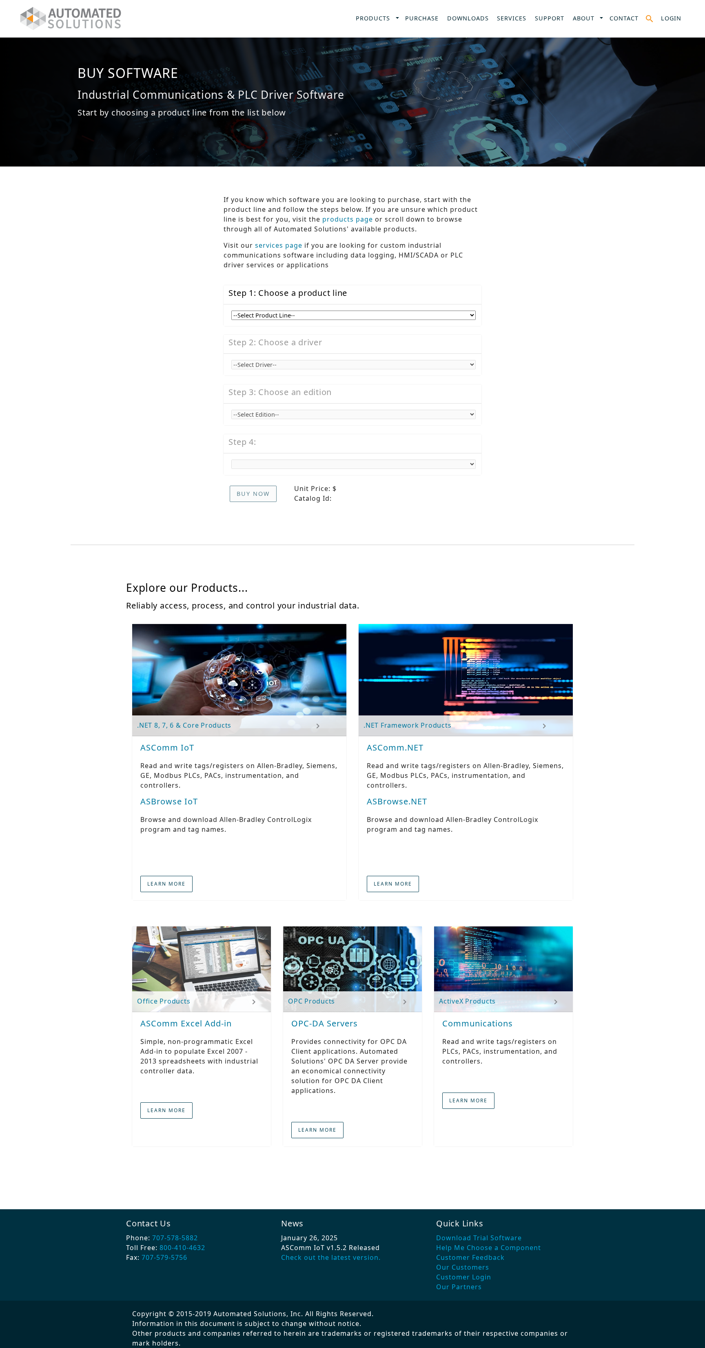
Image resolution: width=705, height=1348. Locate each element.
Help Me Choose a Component (488, 1247)
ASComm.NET (395, 747)
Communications (477, 1023)
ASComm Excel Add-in (186, 1023)
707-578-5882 (175, 1237)
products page (347, 219)
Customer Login (463, 1276)
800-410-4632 (182, 1247)
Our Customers (462, 1267)
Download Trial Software (479, 1237)
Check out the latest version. (331, 1257)
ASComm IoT (167, 747)
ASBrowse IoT (169, 801)
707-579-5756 (164, 1257)
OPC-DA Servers (324, 1023)
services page (278, 245)
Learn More (166, 883)
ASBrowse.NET (397, 801)
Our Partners (459, 1286)
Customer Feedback (470, 1257)
